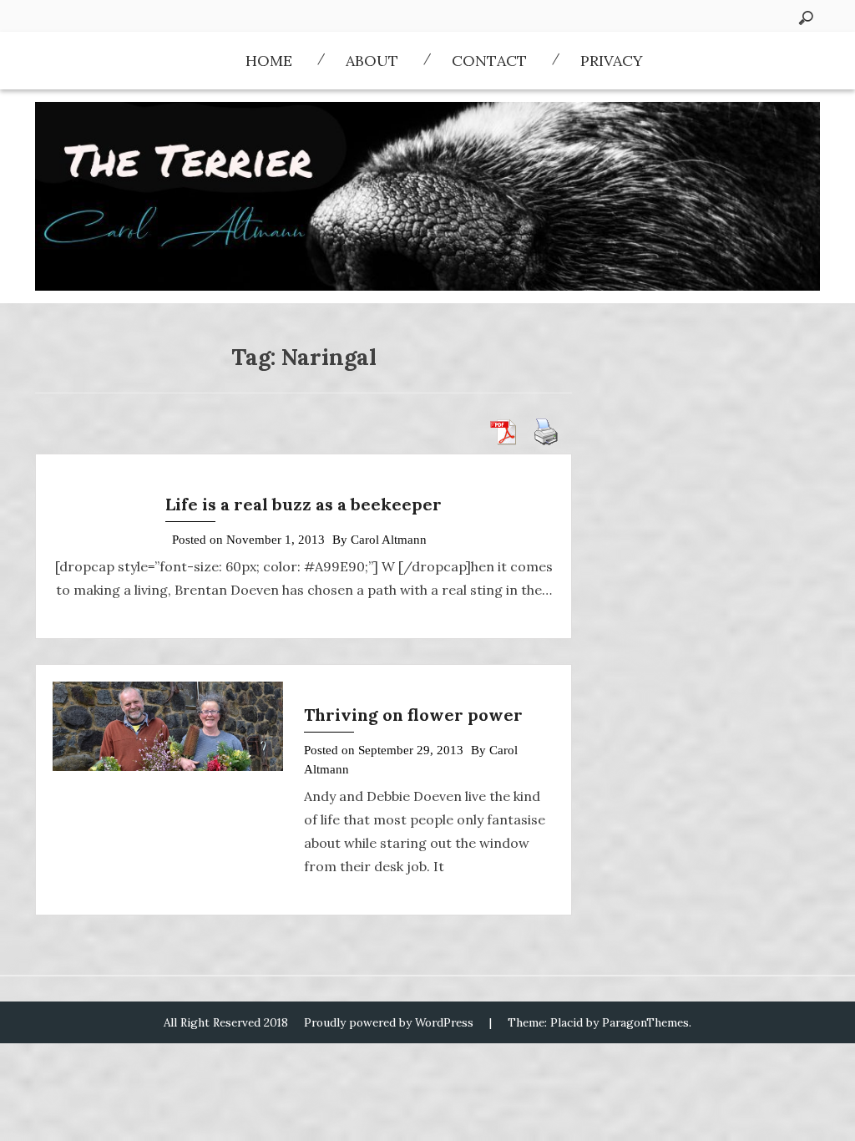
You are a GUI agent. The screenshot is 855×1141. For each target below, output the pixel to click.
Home (268, 60)
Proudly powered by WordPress (388, 1022)
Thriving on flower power (413, 714)
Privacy (611, 60)
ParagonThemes (645, 1022)
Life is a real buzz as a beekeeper (303, 504)
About (372, 60)
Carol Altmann (389, 539)
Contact (489, 60)
